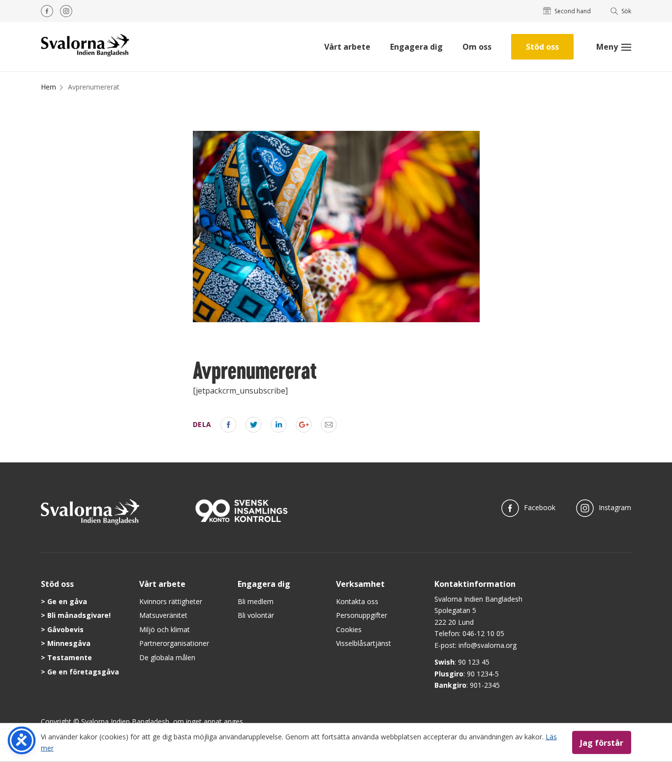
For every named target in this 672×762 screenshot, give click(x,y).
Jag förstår (601, 742)
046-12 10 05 (483, 633)
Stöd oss (542, 46)
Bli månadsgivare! (79, 615)
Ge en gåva (67, 601)
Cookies (349, 629)
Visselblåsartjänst (363, 643)
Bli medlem (256, 601)
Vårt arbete (347, 46)
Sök (626, 11)
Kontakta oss (357, 601)
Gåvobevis (65, 629)
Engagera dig (416, 46)
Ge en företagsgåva (83, 671)
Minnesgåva (69, 643)
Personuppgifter (361, 615)
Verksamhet (360, 584)
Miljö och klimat (164, 629)
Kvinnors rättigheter (170, 601)
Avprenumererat (94, 86)
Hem (48, 86)
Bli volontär (256, 615)
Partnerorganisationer (174, 643)
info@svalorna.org (487, 645)
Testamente (69, 657)
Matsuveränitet (163, 615)
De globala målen (167, 657)
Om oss (476, 46)
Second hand (572, 11)
